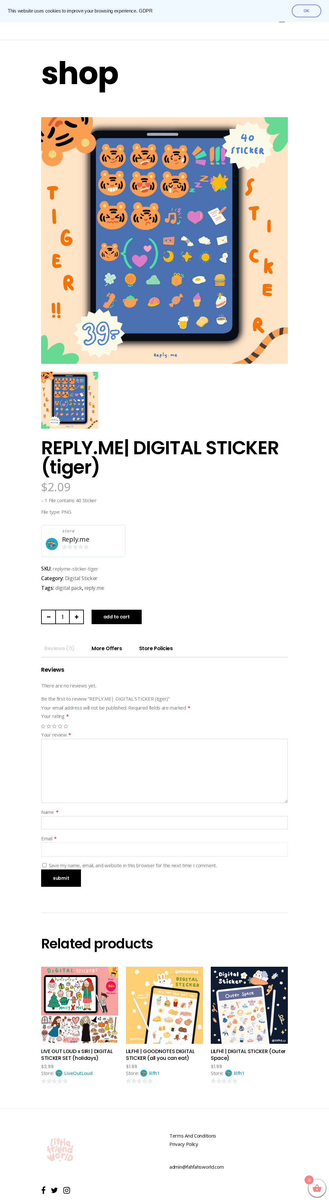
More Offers (107, 648)
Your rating (55, 716)
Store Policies (156, 648)
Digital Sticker (81, 578)
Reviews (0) (59, 648)
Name (49, 812)
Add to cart (116, 617)
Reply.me (75, 539)
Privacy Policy (183, 1144)
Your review (56, 734)
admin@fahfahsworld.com (196, 1167)
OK (306, 11)
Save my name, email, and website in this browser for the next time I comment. (133, 865)
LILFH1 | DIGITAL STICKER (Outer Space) (248, 1055)
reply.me (94, 587)
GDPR (146, 10)
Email (49, 838)
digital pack (68, 587)
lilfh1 (154, 1073)
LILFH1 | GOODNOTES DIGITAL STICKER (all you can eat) (160, 1055)
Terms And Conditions (192, 1135)
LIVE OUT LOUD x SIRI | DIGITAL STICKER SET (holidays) (76, 1055)
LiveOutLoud (78, 1073)
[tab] (59, 648)
